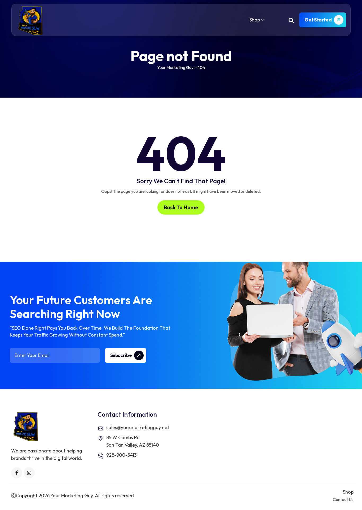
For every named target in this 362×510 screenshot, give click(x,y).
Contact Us (343, 499)
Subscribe (121, 355)
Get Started (318, 20)
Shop (254, 20)
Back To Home (181, 207)
